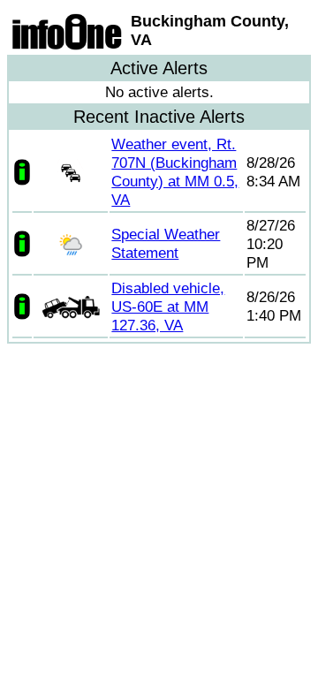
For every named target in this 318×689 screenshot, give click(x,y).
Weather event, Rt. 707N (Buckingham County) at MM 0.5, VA (174, 171)
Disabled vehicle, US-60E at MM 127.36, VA (167, 306)
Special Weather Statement (165, 243)
